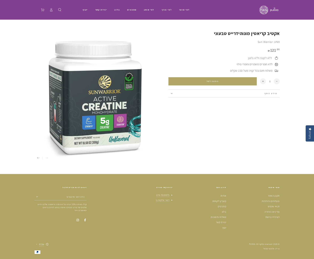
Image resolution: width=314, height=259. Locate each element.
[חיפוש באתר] (59, 9)
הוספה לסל (213, 81)
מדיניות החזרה (272, 212)
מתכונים (222, 206)
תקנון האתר (274, 195)
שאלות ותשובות (218, 217)
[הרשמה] (36, 196)
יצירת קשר (221, 222)
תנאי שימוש (274, 206)
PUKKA (252, 244)
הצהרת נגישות (272, 217)
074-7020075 (163, 195)
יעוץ (224, 227)
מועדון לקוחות (219, 201)
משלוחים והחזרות (271, 201)
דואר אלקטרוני (163, 200)
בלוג (224, 212)
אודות (223, 195)
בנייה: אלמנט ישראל (271, 248)
